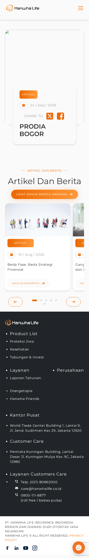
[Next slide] (73, 302)
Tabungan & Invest (27, 357)
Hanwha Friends (24, 399)
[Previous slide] (15, 302)
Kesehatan (19, 349)
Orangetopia (21, 391)
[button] (34, 300)
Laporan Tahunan (25, 378)
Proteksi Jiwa (22, 341)
